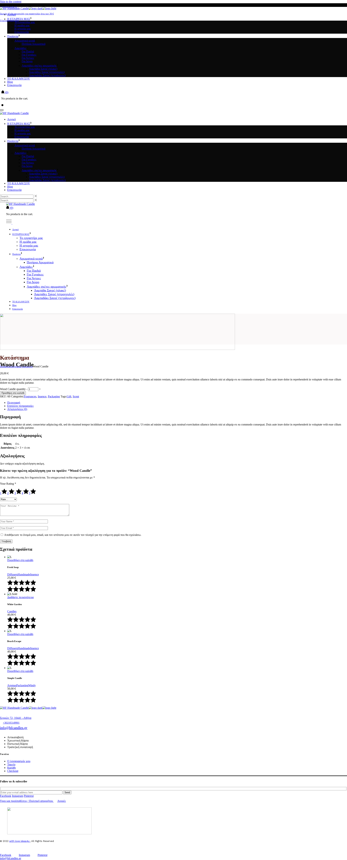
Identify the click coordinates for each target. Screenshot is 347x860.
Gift (69, 396)
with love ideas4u (19, 841)
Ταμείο (11, 764)
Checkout (12, 770)
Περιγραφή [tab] (13, 402)
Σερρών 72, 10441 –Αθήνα (15, 717)
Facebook (5, 795)
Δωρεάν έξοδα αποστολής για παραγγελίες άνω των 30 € (27, 13)
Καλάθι (11, 767)
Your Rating (8, 483)
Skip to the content (10, 1)
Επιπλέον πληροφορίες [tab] (20, 405)
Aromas (11, 685)
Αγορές (61, 800)
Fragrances (30, 396)
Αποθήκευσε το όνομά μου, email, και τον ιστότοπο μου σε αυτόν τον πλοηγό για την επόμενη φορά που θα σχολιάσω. (72, 534)
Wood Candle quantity (13, 389)
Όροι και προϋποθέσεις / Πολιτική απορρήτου (26, 800)
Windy (32, 685)
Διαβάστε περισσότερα (20, 597)
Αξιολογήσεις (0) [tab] (17, 409)
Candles (11, 611)
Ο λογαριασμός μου (9, 20)
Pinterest (29, 795)
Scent (76, 396)
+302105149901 (11, 722)
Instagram (17, 795)
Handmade (24, 574)
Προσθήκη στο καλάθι (12, 393)
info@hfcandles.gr (13, 728)
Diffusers (12, 574)
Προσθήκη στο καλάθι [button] (20, 560)
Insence (42, 396)
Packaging (54, 396)
